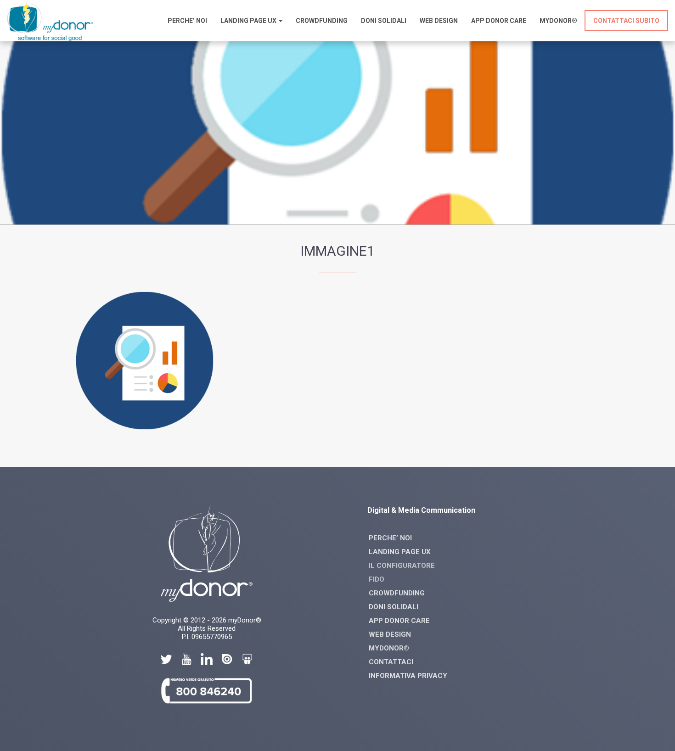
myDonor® (558, 20)
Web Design (439, 20)
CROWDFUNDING (322, 20)
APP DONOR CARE (399, 620)
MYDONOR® (389, 648)
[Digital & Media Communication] (50, 39)
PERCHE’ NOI (187, 20)
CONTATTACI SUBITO (626, 20)
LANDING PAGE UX (400, 552)
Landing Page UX (249, 20)
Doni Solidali (383, 20)
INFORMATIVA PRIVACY (408, 676)
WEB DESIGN (390, 634)
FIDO (376, 579)
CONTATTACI (391, 662)
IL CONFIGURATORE (402, 565)
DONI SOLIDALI (393, 607)
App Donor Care (498, 20)
